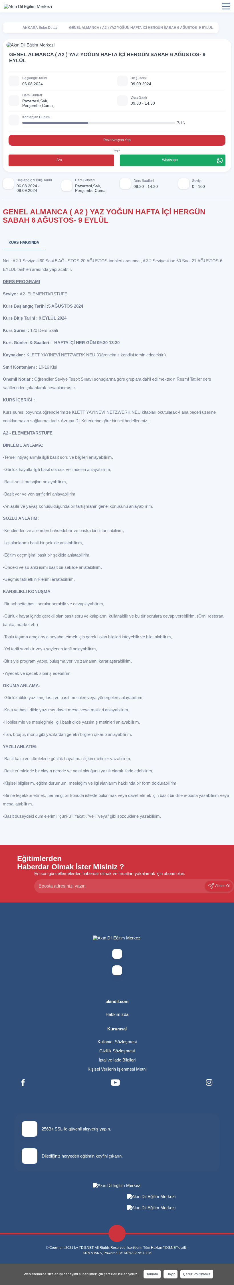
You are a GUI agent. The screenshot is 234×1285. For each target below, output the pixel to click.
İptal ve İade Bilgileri (117, 1059)
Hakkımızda (117, 1014)
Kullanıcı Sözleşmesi (117, 1041)
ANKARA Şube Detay (40, 28)
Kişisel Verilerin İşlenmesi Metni (117, 1069)
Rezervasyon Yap (117, 140)
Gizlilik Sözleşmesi (117, 1050)
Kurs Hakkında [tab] (24, 242)
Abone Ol (222, 886)
